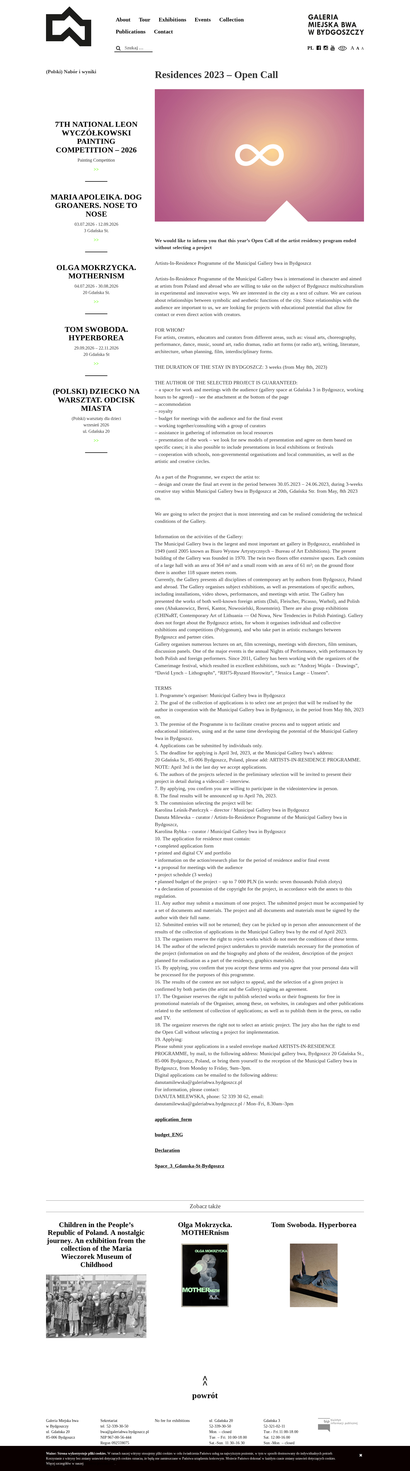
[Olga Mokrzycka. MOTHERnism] (205, 1275)
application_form (173, 1119)
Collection (231, 20)
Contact (163, 32)
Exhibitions (172, 20)
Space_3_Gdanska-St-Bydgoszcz (189, 1166)
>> (96, 169)
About (123, 20)
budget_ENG (169, 1134)
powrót (205, 1395)
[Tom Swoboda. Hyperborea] (314, 1275)
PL (310, 48)
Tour (144, 20)
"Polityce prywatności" (99, 1463)
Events (203, 20)
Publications (131, 32)
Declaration (167, 1150)
